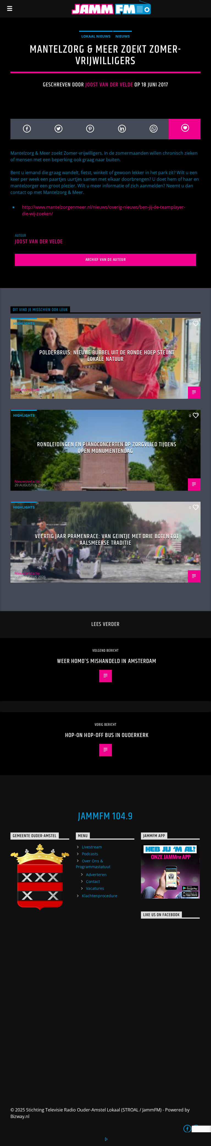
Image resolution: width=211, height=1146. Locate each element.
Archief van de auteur (105, 259)
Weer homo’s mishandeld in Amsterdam (106, 661)
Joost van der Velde (109, 84)
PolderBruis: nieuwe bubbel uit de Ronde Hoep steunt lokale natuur (106, 356)
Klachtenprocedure (99, 895)
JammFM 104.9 (105, 816)
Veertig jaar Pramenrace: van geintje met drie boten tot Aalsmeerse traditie (107, 540)
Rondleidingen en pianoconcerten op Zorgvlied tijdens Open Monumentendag (106, 448)
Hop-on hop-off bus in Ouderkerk (107, 735)
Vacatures (95, 888)
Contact (93, 881)
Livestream (92, 846)
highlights (24, 323)
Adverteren (96, 874)
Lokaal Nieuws (95, 36)
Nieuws (122, 36)
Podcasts (90, 853)
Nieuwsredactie (27, 389)
